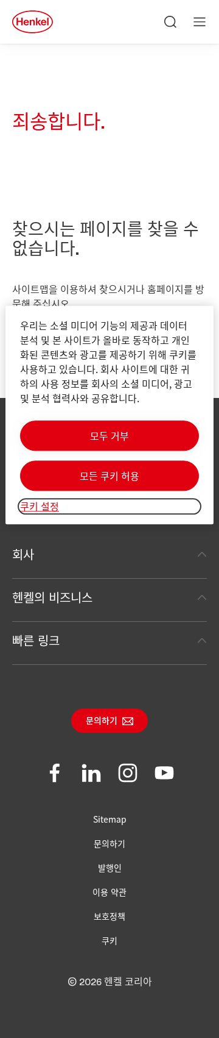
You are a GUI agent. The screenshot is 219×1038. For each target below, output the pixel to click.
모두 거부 (109, 436)
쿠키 (109, 940)
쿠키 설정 (39, 506)
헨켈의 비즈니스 (52, 597)
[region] (109, 415)
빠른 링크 (36, 640)
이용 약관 (109, 892)
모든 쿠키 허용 (109, 476)
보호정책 (109, 916)
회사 (23, 554)
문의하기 (101, 721)
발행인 (110, 867)
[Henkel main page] (32, 22)
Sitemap (110, 819)
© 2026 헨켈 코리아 (110, 982)
